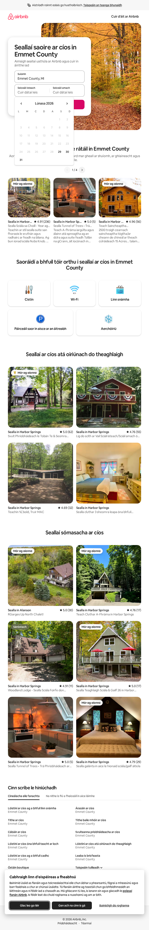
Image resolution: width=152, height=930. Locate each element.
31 (21, 160)
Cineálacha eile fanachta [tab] (24, 796)
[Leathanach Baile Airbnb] (18, 16)
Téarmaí (86, 923)
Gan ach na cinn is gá (71, 905)
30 (67, 152)
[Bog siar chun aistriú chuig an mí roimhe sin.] (21, 103)
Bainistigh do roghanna (114, 905)
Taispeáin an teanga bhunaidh (102, 5)
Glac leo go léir (29, 905)
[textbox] (32, 92)
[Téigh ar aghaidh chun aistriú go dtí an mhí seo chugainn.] (67, 103)
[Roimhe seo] (67, 170)
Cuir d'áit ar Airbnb (125, 16)
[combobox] (49, 78)
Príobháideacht (67, 923)
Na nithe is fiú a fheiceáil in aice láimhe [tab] (70, 796)
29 (59, 152)
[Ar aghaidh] (82, 170)
